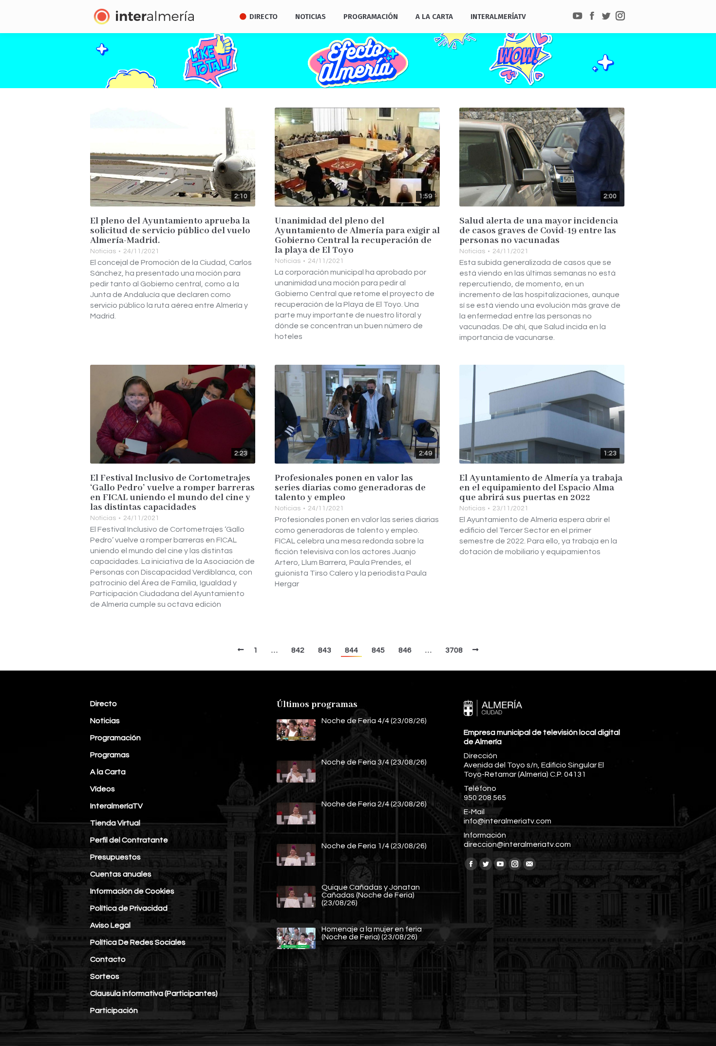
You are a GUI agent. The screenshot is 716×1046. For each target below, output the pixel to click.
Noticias (103, 251)
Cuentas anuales (120, 874)
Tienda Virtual (115, 823)
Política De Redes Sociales (138, 942)
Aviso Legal (110, 925)
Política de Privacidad (129, 908)
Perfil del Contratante (129, 840)
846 (405, 650)
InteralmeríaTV (116, 806)
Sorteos (104, 976)
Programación (115, 738)
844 (351, 650)
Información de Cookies (132, 891)
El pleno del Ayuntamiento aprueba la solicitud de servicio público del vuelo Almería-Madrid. (170, 230)
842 (297, 650)
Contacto (108, 959)
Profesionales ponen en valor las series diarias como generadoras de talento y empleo (350, 488)
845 (378, 650)
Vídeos (102, 789)
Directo (103, 704)
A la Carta (108, 772)
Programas (110, 755)
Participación (114, 1010)
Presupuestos (115, 857)
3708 (454, 650)
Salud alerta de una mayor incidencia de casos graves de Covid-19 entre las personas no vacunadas (538, 230)
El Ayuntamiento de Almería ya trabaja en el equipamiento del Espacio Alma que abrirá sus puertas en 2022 (540, 488)
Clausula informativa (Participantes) (154, 993)
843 (324, 650)
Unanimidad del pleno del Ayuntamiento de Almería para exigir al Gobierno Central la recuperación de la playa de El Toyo (357, 235)
